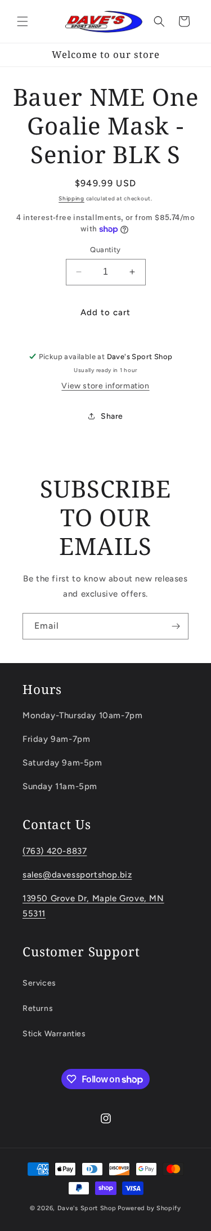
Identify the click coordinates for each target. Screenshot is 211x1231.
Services (39, 983)
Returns (38, 1008)
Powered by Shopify (149, 1208)
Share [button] (112, 416)
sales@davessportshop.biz (77, 875)
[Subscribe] (175, 626)
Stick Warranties (54, 1033)
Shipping (71, 198)
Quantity (105, 249)
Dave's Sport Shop (86, 1208)
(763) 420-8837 (55, 851)
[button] (22, 21)
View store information (105, 386)
